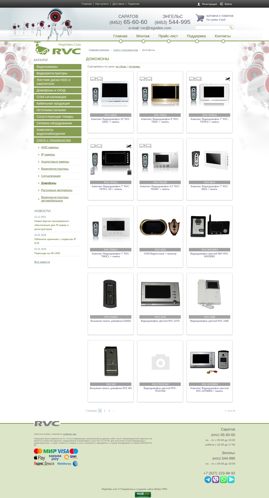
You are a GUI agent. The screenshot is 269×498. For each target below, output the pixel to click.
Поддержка (196, 36)
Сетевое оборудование (54, 123)
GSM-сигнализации (51, 97)
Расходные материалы (56, 190)
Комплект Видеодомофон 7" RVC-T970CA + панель (210, 120)
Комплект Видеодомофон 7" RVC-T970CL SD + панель (111, 187)
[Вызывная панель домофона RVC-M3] (111, 361)
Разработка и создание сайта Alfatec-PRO (144, 489)
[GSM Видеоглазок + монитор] (160, 227)
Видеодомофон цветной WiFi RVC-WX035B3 (209, 255)
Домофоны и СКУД (51, 90)
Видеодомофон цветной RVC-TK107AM (160, 389)
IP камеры (48, 154)
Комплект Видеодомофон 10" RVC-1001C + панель (110, 120)
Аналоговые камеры (55, 161)
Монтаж (143, 36)
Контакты (223, 36)
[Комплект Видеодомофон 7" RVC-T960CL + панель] (111, 227)
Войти (228, 4)
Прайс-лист (168, 36)
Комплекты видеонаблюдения (51, 131)
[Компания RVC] (57, 24)
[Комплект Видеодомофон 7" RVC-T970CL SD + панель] (111, 160)
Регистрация (209, 4)
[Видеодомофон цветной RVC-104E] (210, 294)
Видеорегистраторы (52, 73)
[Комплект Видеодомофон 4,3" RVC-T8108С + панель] (160, 160)
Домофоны (48, 183)
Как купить (102, 3)
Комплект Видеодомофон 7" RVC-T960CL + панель (111, 255)
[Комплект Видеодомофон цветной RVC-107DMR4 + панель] (210, 361)
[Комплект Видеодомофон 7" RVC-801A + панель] (210, 160)
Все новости (42, 261)
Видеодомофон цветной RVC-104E (209, 321)
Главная (86, 3)
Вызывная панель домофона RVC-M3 (111, 388)
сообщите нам (69, 434)
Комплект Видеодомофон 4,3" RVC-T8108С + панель (160, 187)
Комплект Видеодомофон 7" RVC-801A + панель (210, 187)
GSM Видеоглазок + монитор (160, 253)
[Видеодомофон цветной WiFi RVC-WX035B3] (210, 227)
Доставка (118, 3)
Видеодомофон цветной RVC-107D (160, 321)
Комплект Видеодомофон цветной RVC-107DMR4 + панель (209, 389)
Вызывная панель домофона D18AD (111, 321)
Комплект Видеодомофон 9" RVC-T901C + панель (160, 120)
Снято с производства (54, 140)
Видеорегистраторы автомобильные (55, 199)
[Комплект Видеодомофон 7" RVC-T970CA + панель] (210, 92)
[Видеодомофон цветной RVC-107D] (160, 294)
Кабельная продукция (53, 103)
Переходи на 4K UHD (47, 253)
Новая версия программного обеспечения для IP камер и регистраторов (51, 225)
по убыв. (121, 66)
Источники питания (51, 110)
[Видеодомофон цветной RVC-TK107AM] (160, 361)
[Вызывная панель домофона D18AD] (111, 294)
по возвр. (134, 66)
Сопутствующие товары (55, 116)
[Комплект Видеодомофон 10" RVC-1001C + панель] (111, 92)
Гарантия (133, 3)
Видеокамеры (47, 67)
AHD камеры (50, 147)
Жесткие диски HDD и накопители (53, 82)
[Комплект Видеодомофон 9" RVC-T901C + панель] (160, 92)
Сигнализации (51, 176)
